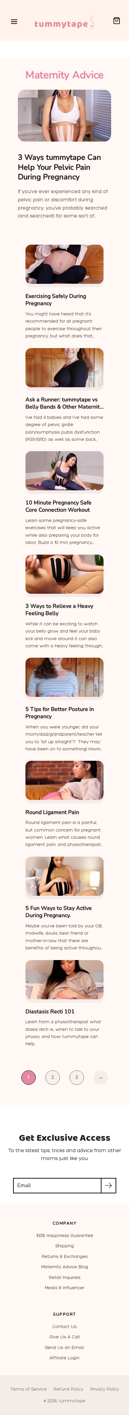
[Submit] (108, 1185)
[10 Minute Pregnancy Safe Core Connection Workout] (64, 470)
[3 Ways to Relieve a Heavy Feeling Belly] (64, 574)
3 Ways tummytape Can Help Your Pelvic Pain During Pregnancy (59, 167)
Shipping (64, 1245)
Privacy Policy (104, 1389)
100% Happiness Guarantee (64, 1235)
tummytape (72, 1400)
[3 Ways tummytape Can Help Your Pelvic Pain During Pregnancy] (64, 116)
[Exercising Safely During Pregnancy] (64, 264)
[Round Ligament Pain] (64, 780)
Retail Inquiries (64, 1277)
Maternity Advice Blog (64, 1266)
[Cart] (116, 20)
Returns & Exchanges (65, 1256)
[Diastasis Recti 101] (64, 979)
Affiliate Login (64, 1357)
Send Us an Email (64, 1347)
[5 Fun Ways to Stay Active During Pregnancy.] (64, 876)
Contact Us (64, 1326)
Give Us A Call (65, 1336)
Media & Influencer (64, 1287)
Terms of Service (28, 1389)
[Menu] (14, 21)
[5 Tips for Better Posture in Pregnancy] (64, 677)
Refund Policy (68, 1389)
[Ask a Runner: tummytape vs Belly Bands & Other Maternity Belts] (64, 367)
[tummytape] (64, 20)
